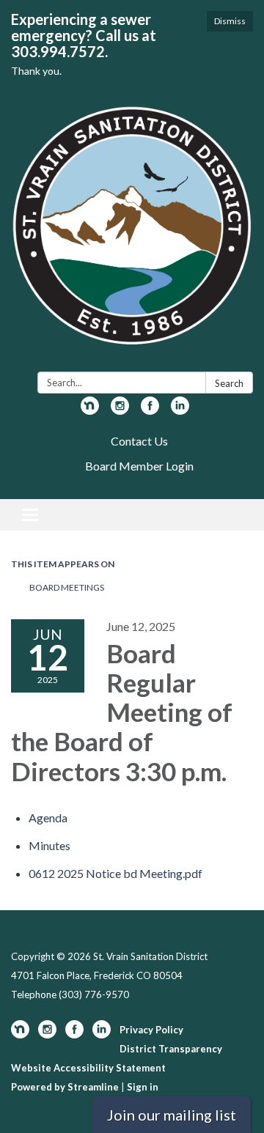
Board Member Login (139, 466)
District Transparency (171, 1049)
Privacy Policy (151, 1030)
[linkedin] (180, 410)
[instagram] (120, 410)
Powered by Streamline (65, 1087)
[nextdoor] (90, 410)
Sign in (142, 1087)
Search (229, 383)
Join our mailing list (171, 1114)
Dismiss (230, 20)
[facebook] (150, 410)
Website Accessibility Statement (88, 1068)
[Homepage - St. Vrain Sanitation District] (132, 233)
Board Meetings (66, 587)
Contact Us (139, 441)
